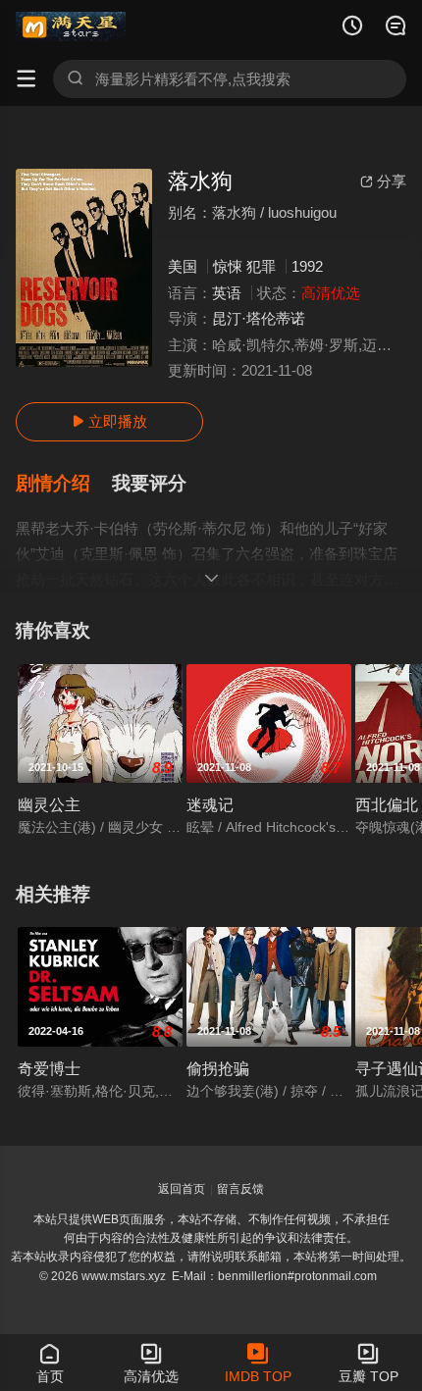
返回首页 (181, 1189)
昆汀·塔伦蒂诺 (258, 318)
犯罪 (261, 266)
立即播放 (109, 421)
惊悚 (227, 266)
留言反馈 (240, 1189)
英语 (226, 292)
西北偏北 (386, 804)
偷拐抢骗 (217, 1068)
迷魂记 (210, 804)
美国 (182, 266)
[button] (64, 483)
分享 (383, 181)
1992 (307, 266)
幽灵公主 (49, 804)
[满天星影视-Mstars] (71, 26)
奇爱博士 (49, 1068)
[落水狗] (84, 268)
